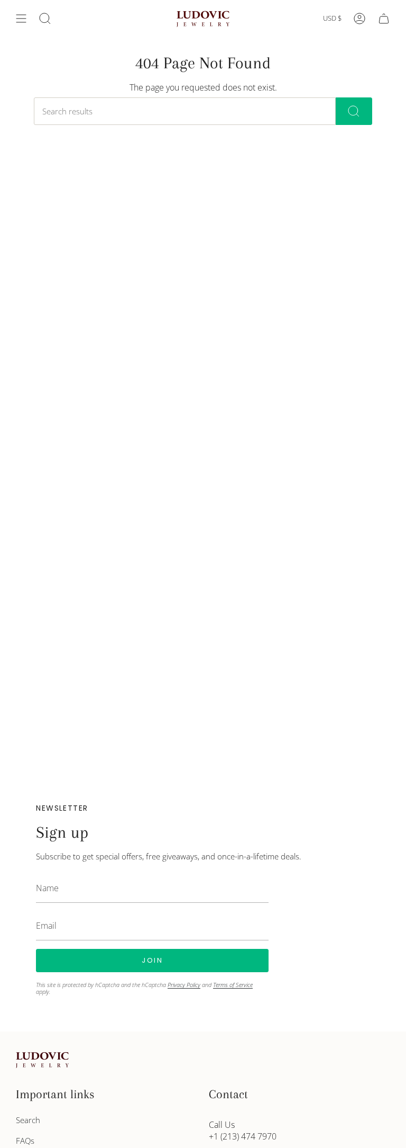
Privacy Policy (184, 985)
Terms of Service (233, 985)
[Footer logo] (42, 1060)
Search (28, 1120)
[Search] (354, 111)
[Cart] (384, 18)
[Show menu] (21, 18)
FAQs (25, 1140)
